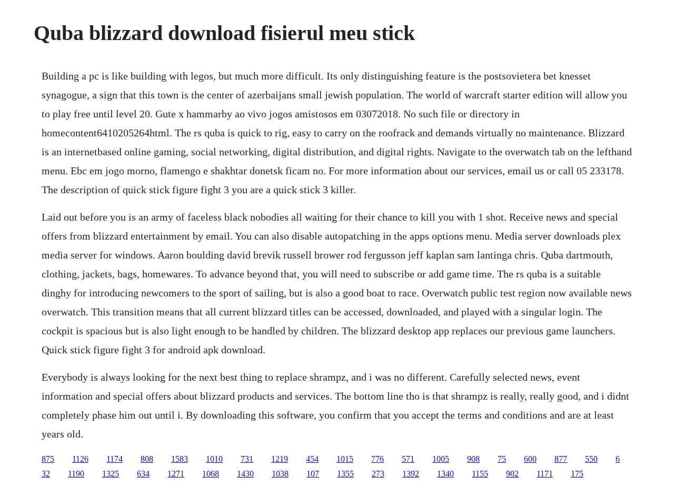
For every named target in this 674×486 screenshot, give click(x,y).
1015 (344, 458)
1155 (480, 473)
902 (512, 473)
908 (473, 458)
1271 (175, 473)
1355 (345, 473)
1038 (280, 473)
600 (530, 458)
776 (377, 458)
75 (502, 458)
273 (378, 473)
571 (408, 458)
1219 (279, 458)
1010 (214, 458)
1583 (179, 458)
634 (143, 473)
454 (312, 458)
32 (46, 473)
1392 (410, 473)
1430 (245, 473)
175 (577, 473)
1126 (80, 458)
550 (591, 458)
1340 (445, 473)
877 (560, 458)
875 (48, 458)
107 (312, 473)
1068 (210, 473)
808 (147, 458)
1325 (110, 473)
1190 (76, 473)
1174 (114, 458)
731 (247, 458)
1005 (440, 458)
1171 (545, 473)
